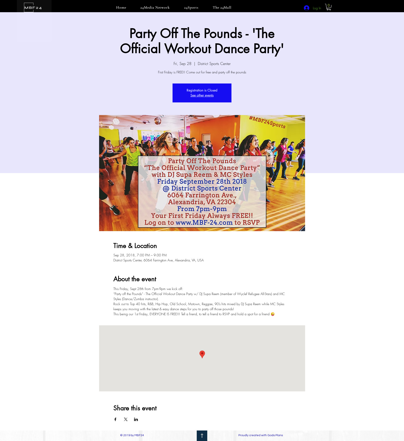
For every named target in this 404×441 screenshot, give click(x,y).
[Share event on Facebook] (115, 419)
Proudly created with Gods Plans (260, 435)
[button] (329, 7)
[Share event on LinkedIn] (136, 419)
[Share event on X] (126, 419)
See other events (202, 95)
